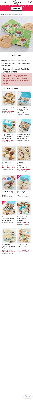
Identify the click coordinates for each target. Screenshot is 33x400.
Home (2, 14)
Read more (8, 65)
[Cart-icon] (31, 2)
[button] (16, 9)
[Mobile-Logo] (16, 2)
